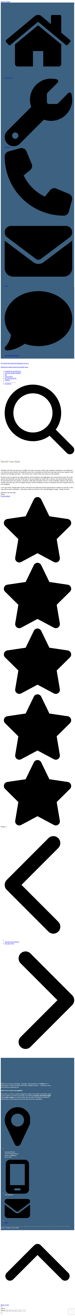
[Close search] (1, 1307)
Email (6, 1222)
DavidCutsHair (5, 496)
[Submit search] (24, 1311)
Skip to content (5, 1)
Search (3, 1310)
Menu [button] (14, 367)
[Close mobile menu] (1, 1313)
